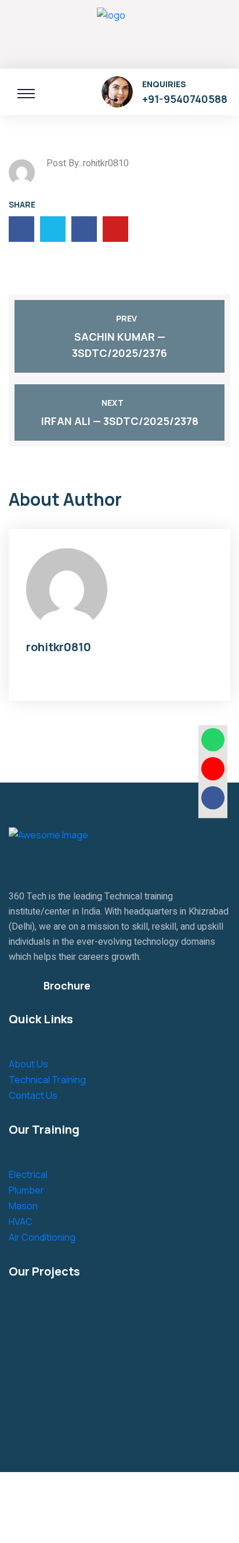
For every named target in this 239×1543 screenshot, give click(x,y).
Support (152, 1523)
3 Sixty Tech (93, 1492)
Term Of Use (96, 1523)
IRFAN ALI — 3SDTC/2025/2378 (119, 421)
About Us (28, 1064)
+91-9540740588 (184, 99)
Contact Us (33, 1095)
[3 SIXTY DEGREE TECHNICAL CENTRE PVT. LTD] (111, 32)
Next (113, 402)
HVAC (20, 1221)
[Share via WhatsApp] (212, 739)
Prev (126, 318)
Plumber (26, 1190)
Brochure (67, 985)
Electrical (28, 1174)
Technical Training (47, 1079)
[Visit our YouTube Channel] (212, 768)
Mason (23, 1205)
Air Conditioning (42, 1237)
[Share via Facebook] (212, 797)
